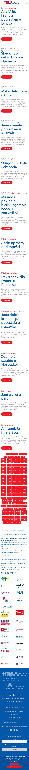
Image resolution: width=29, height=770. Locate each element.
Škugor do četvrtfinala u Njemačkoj (12, 57)
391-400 (24, 473)
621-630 (14, 486)
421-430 (14, 475)
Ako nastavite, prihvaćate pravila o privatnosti (15, 745)
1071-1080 (11, 514)
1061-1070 (5, 514)
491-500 (24, 478)
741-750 (24, 492)
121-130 (14, 459)
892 (3, 503)
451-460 (3, 478)
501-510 (3, 481)
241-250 (24, 465)
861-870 (10, 500)
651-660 (3, 489)
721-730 (14, 492)
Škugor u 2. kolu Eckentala (14, 165)
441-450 (24, 475)
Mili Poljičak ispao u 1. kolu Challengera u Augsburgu (13, 530)
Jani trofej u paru (11, 396)
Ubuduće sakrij (14, 764)
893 (6, 503)
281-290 (19, 467)
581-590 (19, 484)
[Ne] (27, 762)
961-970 (19, 506)
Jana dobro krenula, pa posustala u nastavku (10, 320)
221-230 (14, 465)
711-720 (9, 492)
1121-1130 (17, 517)
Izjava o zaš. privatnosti (14, 767)
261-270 (9, 467)
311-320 (9, 470)
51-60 (5, 456)
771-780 (14, 495)
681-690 (19, 489)
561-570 (9, 484)
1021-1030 (5, 511)
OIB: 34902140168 (14, 717)
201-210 (3, 465)
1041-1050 (17, 511)
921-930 (24, 503)
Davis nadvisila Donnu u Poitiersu (13, 281)
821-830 (14, 497)
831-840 (19, 497)
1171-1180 (24, 519)
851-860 (4, 500)
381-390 (19, 473)
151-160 (3, 462)
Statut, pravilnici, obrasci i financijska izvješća (14, 698)
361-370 (9, 473)
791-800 (24, 495)
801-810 (3, 497)
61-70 (10, 456)
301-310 (3, 470)
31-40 (21, 454)
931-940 (3, 506)
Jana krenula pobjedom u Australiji (11, 129)
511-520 (9, 481)
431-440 (19, 475)
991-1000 (11, 508)
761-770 (9, 495)
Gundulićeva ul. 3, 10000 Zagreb (15, 711)
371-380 (14, 473)
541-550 (24, 481)
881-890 (20, 500)
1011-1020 (23, 508)
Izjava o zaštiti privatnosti (14, 701)
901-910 (14, 503)
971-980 (24, 506)
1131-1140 (24, 517)
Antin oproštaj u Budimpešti (14, 245)
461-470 (9, 478)
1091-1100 (24, 514)
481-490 (19, 478)
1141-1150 (5, 519)
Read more (7, 39)
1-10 (8, 454)
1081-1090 (17, 514)
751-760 (3, 495)
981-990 (5, 508)
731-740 (19, 492)
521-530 (14, 481)
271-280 (14, 467)
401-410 (3, 475)
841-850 (24, 497)
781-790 (19, 495)
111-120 (9, 459)
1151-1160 (11, 519)
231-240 (19, 465)
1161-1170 (17, 519)
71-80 (14, 456)
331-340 (19, 470)
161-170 (9, 462)
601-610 (3, 486)
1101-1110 (5, 517)
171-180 (14, 462)
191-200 (24, 462)
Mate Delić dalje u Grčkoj (14, 93)
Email (14, 739)
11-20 (12, 454)
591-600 (24, 484)
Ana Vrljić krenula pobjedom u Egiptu (11, 17)
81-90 (18, 456)
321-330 (14, 470)
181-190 (19, 462)
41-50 (25, 454)
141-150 (24, 459)
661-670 (9, 489)
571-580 (14, 484)
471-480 (14, 478)
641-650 (24, 486)
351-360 (3, 473)
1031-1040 (11, 511)
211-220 (9, 465)
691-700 (24, 489)
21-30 (16, 454)
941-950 (9, 506)
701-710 (3, 492)
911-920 (19, 503)
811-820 (9, 497)
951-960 (14, 506)
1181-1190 (6, 522)
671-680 (14, 489)
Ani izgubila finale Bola (10, 430)
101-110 (3, 459)
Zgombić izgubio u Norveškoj (9, 360)
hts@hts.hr (15, 714)
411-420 (9, 475)
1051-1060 (24, 511)
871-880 (15, 500)
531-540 (19, 481)
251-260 (3, 467)
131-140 (19, 459)
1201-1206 (18, 522)
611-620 (9, 486)
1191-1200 (12, 522)
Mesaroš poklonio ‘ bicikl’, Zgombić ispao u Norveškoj (13, 205)
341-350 (24, 470)
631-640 (19, 486)
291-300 (24, 467)
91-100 (23, 456)
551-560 (3, 484)
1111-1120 (11, 517)
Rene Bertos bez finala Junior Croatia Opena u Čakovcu (14, 563)
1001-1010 (17, 508)
